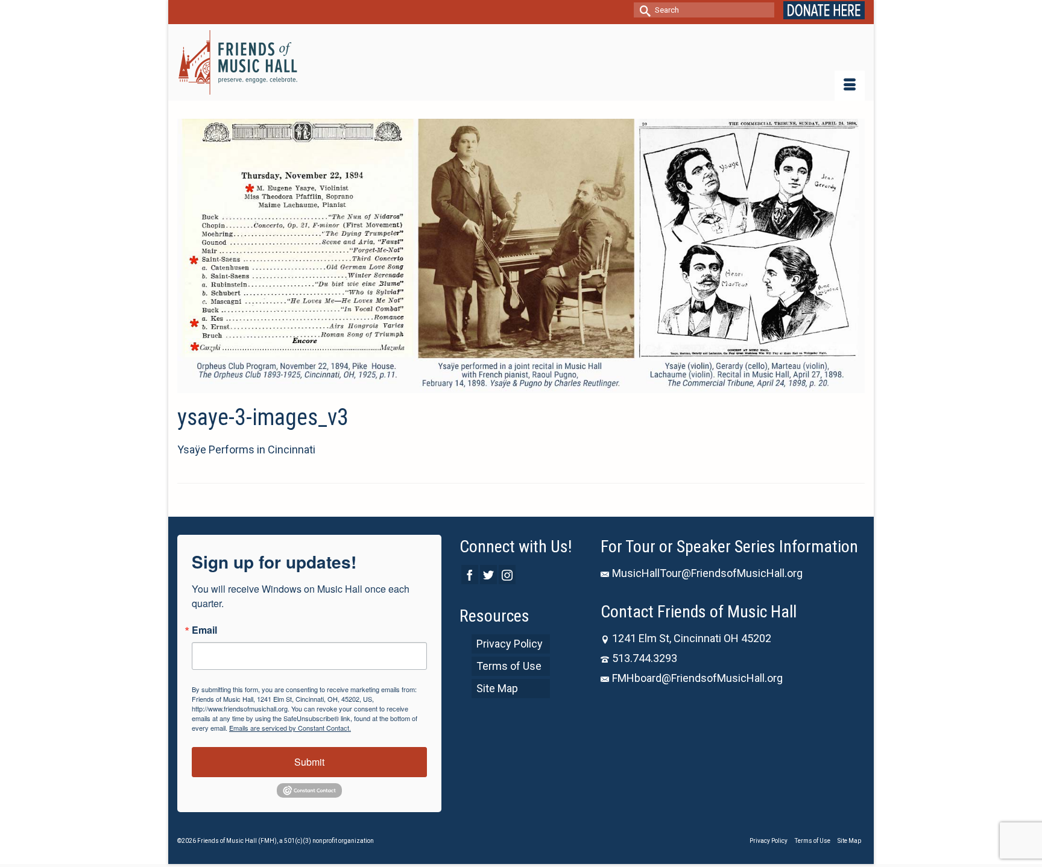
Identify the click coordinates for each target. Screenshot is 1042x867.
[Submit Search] (643, 9)
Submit (309, 762)
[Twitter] (488, 574)
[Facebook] (469, 574)
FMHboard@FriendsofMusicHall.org (697, 678)
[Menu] (850, 86)
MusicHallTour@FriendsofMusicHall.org (707, 573)
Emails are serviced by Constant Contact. (290, 728)
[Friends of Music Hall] (238, 62)
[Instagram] (507, 574)
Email (204, 630)
